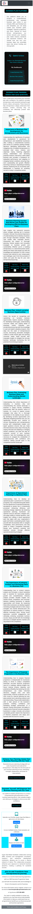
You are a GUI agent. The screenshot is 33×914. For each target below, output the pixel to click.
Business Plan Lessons (16, 76)
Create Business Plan (16, 72)
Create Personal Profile (16, 81)
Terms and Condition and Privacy (16, 907)
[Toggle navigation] (28, 3)
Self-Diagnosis (16, 805)
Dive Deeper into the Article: (6, 177)
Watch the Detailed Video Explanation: (25, 177)
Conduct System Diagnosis (16, 778)
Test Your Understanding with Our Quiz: (15, 177)
